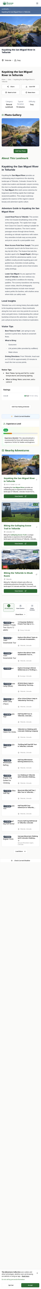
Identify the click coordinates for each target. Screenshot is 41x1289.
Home (3, 79)
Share (12, 87)
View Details (19, 496)
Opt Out (10, 1285)
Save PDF (32, 87)
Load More (19, 851)
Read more (25, 1276)
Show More (19, 614)
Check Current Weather (22, 861)
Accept (30, 1285)
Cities (9, 79)
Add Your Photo (20, 151)
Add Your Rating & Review (20, 407)
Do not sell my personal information (13, 1279)
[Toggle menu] (37, 3)
